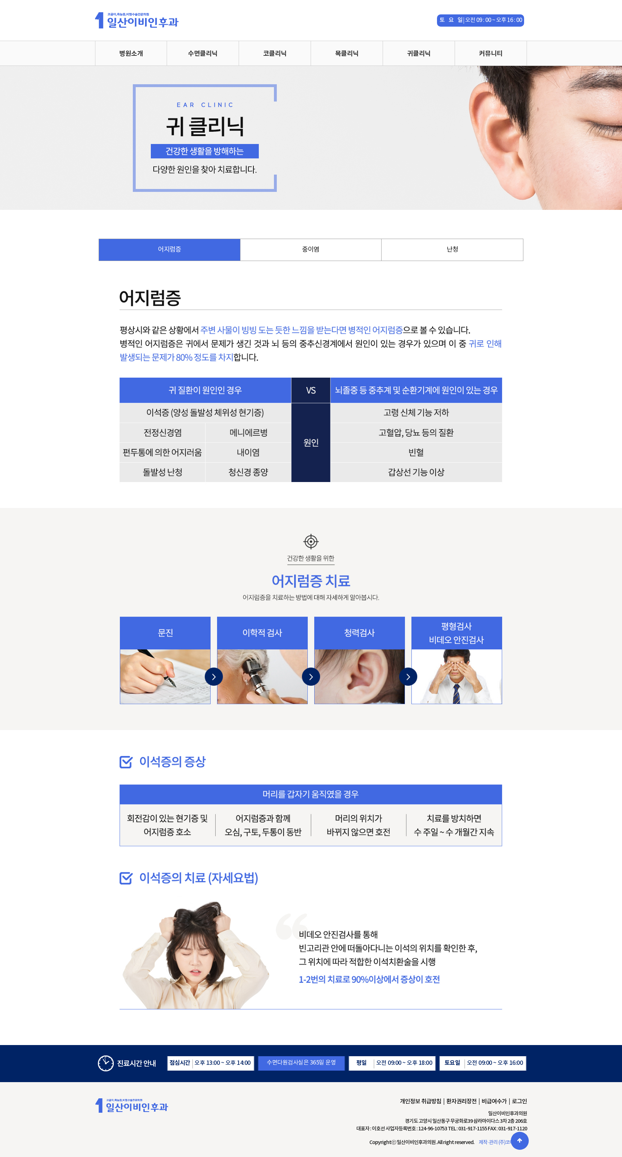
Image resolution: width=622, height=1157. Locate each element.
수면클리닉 (203, 54)
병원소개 (131, 54)
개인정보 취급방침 (420, 1101)
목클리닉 (347, 54)
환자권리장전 (461, 1101)
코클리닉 (275, 54)
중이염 (310, 249)
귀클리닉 (419, 54)
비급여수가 (494, 1101)
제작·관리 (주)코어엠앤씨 (503, 1142)
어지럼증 (169, 249)
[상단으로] (520, 1141)
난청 (452, 249)
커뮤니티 (491, 54)
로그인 (519, 1101)
